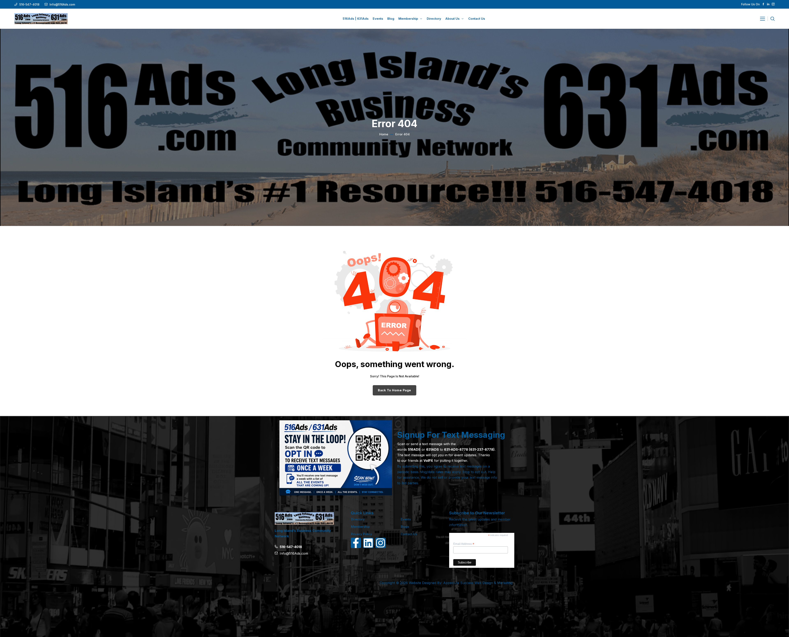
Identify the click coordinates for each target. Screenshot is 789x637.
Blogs (405, 527)
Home (383, 134)
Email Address (463, 544)
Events (406, 519)
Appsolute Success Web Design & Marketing (478, 583)
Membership (360, 527)
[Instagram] (380, 543)
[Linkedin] (368, 543)
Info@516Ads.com (62, 4)
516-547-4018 (29, 4)
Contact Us (409, 534)
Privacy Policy (361, 534)
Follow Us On (750, 4)
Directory (358, 519)
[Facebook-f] (356, 543)
